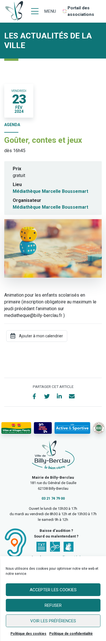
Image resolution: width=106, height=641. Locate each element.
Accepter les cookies (53, 589)
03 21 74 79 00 (53, 498)
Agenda (12, 124)
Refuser (53, 605)
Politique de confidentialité (71, 634)
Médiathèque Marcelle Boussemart (50, 191)
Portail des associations (81, 11)
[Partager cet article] (71, 396)
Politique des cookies (28, 634)
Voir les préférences (53, 620)
